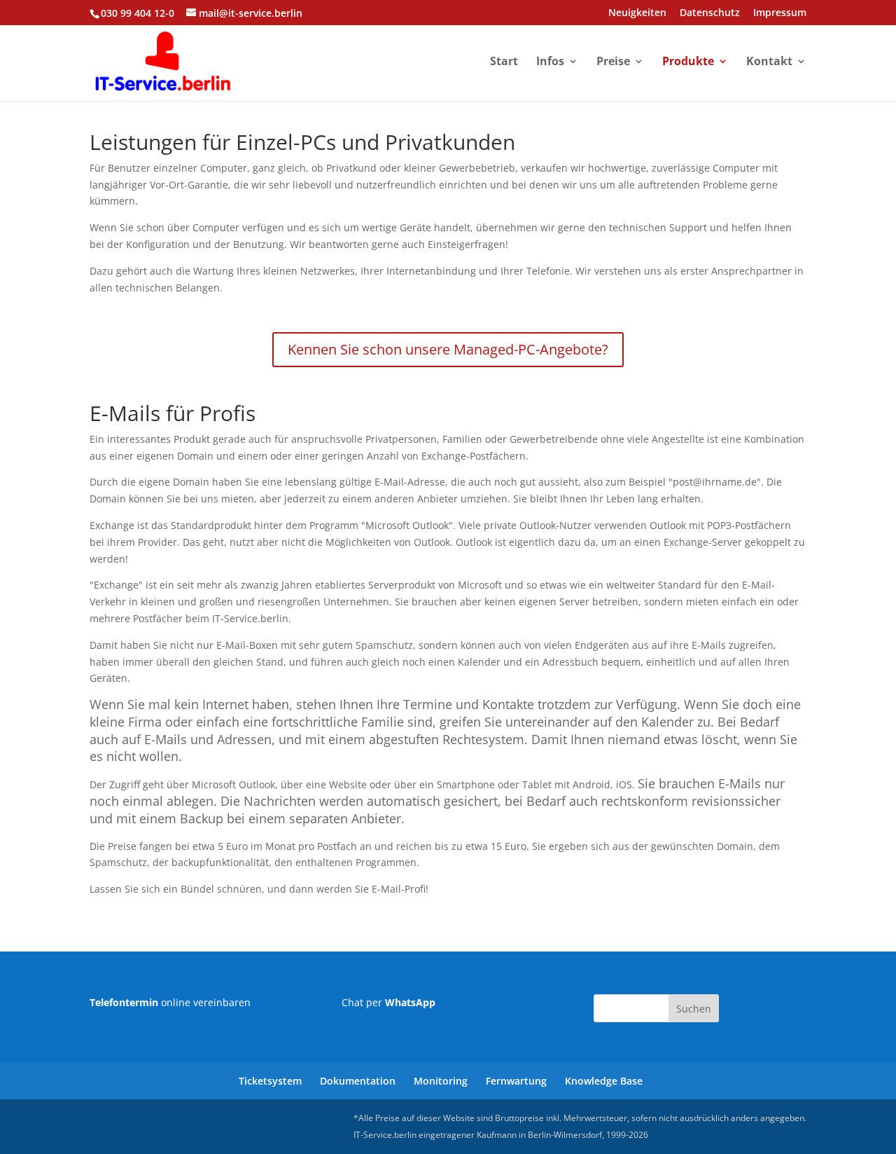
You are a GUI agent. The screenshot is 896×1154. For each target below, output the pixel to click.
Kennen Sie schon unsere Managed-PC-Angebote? (448, 349)
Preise (613, 62)
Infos (550, 62)
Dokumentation (358, 1080)
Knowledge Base (604, 1080)
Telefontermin (124, 1002)
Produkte (688, 62)
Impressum (779, 13)
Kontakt (769, 62)
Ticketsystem (270, 1080)
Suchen (693, 1008)
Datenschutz (710, 13)
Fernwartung (516, 1080)
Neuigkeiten (637, 13)
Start (504, 62)
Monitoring (441, 1080)
